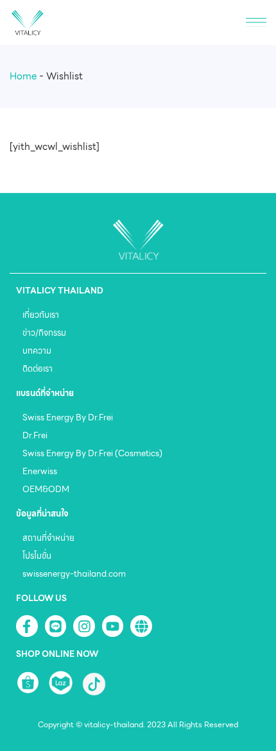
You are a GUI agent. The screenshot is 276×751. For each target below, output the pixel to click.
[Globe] (141, 626)
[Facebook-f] (27, 626)
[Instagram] (84, 626)
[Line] (56, 626)
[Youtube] (113, 626)
